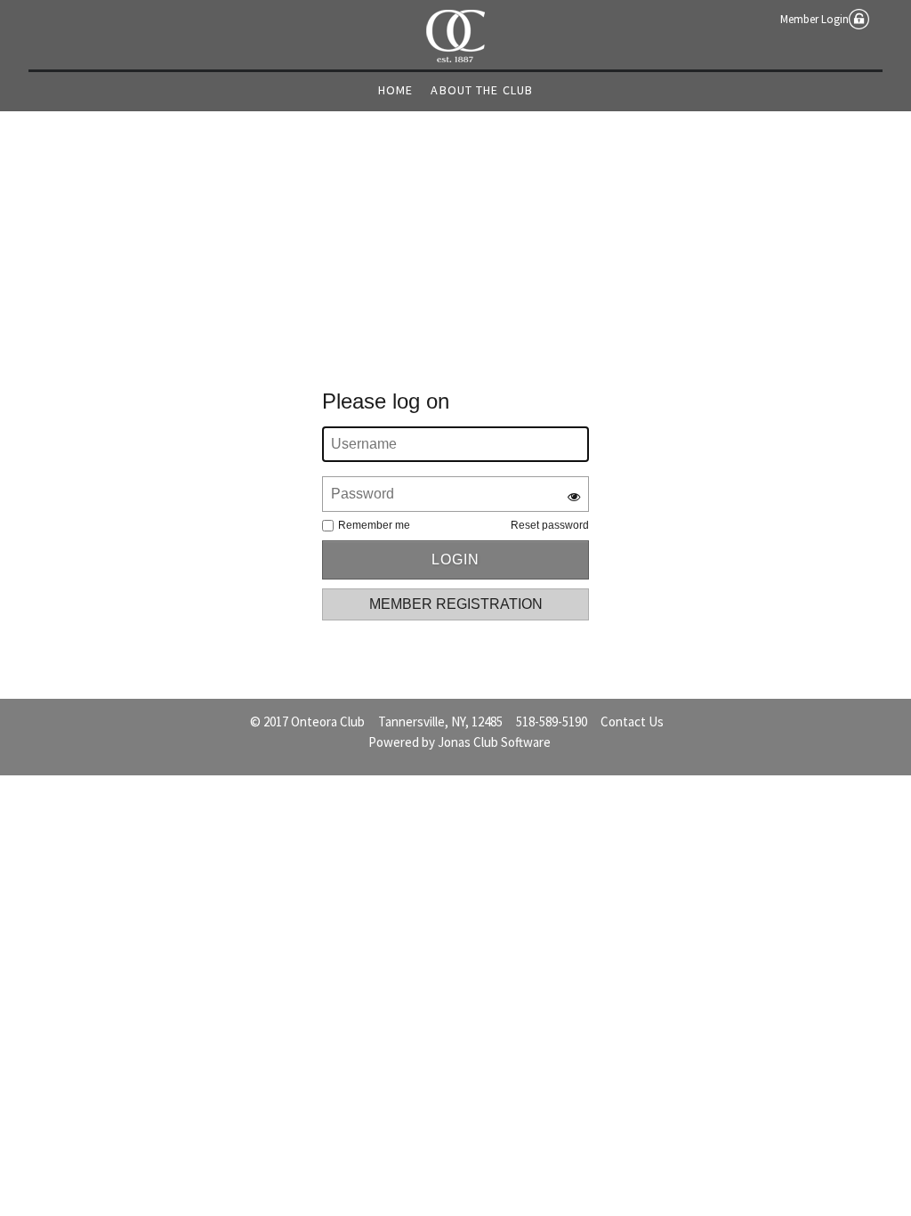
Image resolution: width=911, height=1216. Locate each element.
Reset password (550, 525)
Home (395, 90)
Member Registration (456, 604)
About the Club (482, 90)
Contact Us (632, 721)
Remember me (374, 525)
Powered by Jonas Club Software (459, 742)
